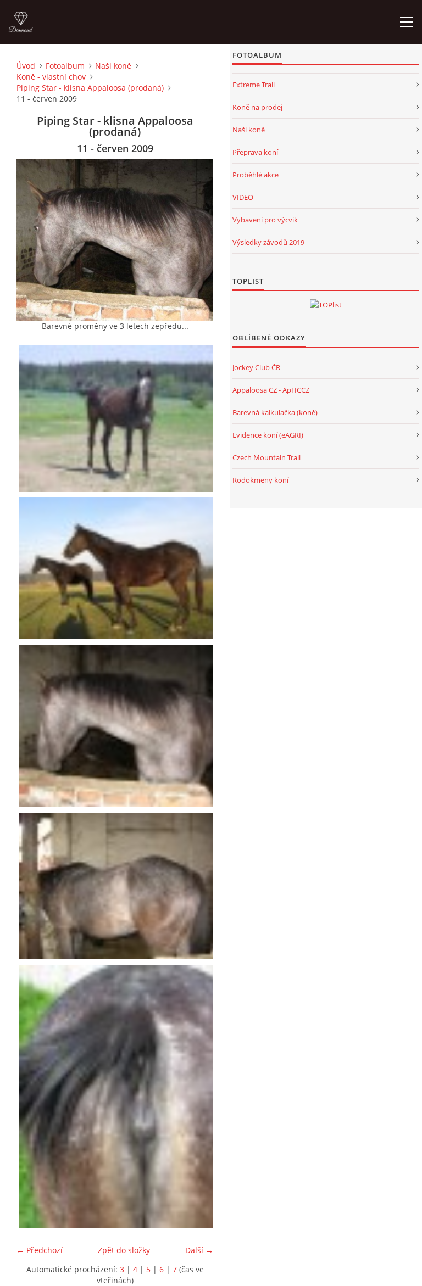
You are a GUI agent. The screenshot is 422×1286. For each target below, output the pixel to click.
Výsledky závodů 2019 (268, 242)
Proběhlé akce (255, 175)
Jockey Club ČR (256, 367)
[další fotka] (195, 240)
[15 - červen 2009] (117, 1096)
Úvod (25, 65)
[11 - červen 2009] (117, 726)
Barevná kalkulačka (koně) (275, 412)
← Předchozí (39, 1250)
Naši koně (113, 65)
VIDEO (242, 197)
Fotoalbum (65, 65)
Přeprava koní (255, 152)
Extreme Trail (253, 85)
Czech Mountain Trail (266, 457)
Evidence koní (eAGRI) (267, 435)
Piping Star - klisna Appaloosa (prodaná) (90, 87)
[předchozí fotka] (34, 240)
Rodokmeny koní (260, 480)
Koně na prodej (257, 107)
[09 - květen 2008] (117, 418)
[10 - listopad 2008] (117, 568)
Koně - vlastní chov (51, 76)
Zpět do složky (124, 1250)
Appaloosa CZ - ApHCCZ (270, 390)
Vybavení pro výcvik (265, 220)
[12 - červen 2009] (117, 886)
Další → (199, 1250)
